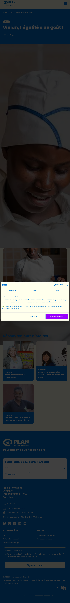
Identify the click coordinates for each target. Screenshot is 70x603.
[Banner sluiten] (67, 285)
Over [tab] (57, 290)
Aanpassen (33, 316)
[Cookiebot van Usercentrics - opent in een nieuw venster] (55, 285)
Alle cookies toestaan (57, 316)
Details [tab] (35, 290)
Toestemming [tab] (12, 290)
